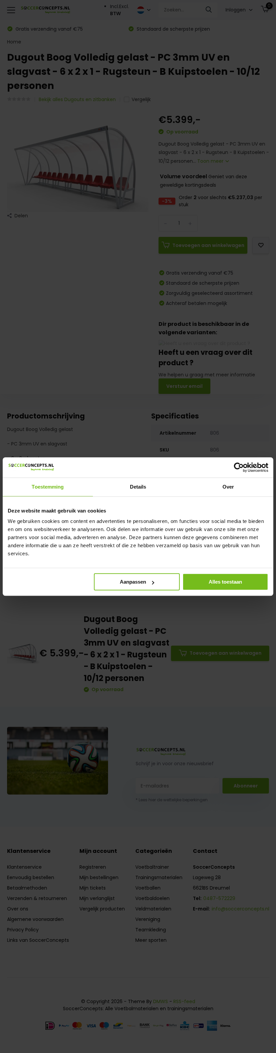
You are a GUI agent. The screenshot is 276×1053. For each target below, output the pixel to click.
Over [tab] (228, 487)
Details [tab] (138, 487)
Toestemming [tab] (48, 487)
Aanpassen (133, 582)
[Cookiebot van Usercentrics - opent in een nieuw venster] (238, 467)
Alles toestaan (225, 582)
